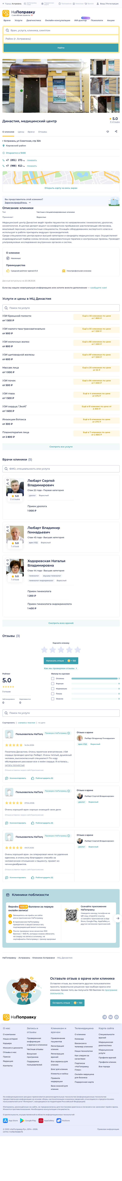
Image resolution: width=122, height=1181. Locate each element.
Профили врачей (107, 1057)
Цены (21, 131)
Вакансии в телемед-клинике (84, 1045)
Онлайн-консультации (57, 20)
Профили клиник (107, 1062)
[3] (8, 687)
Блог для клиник (59, 1069)
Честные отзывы (35, 1049)
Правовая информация (108, 1129)
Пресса (6, 1056)
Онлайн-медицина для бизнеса (84, 1076)
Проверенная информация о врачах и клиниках (37, 1041)
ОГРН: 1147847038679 (13, 1132)
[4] (11, 687)
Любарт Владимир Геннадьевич (44, 530)
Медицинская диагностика (106, 1044)
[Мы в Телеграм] (104, 1017)
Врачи (7, 20)
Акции (111, 20)
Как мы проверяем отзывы (59, 668)
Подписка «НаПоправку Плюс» (82, 1066)
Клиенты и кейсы (59, 1073)
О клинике (80, 1034)
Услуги (18, 20)
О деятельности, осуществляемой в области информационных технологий (38, 1114)
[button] (61, 30)
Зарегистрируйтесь (16, 202)
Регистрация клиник (57, 1047)
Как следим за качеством (82, 1057)
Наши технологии (84, 1051)
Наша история (10, 1039)
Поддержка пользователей (34, 1063)
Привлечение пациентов (58, 1040)
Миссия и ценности (13, 1048)
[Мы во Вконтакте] (110, 1017)
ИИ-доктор (80, 20)
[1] (3, 687)
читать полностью (15, 765)
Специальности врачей (106, 1036)
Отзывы (42, 131)
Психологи (97, 20)
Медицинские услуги (106, 1051)
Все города (104, 1066)
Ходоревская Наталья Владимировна (46, 563)
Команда (79, 1039)
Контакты (7, 1065)
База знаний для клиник (59, 1087)
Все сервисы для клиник (59, 1063)
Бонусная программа (32, 1055)
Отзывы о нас (9, 1052)
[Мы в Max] (116, 1017)
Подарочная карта (84, 1082)
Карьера (7, 1043)
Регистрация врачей (57, 1055)
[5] (13, 687)
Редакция (8, 1061)
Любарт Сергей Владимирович (41, 483)
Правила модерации (57, 1080)
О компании (9, 1034)
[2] (6, 687)
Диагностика (33, 20)
